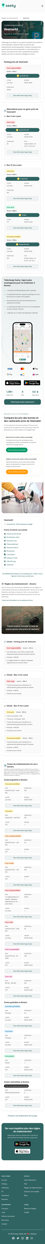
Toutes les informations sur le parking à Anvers (17, 600)
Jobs (3, 1212)
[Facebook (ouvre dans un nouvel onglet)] (13, 1238)
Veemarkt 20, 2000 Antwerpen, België (16, 34)
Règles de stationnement (10, 18)
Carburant (5, 1188)
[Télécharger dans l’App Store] (13, 383)
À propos (5, 1208)
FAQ (25, 1184)
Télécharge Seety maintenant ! (23, 402)
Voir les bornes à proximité (17, 450)
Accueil (4, 1180)
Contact (4, 1224)
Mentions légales (30, 1208)
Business (5, 1199)
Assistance (5, 1195)
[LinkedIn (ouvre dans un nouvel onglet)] (27, 1238)
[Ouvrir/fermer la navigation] (42, 6)
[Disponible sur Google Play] (32, 383)
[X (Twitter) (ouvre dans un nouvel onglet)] (18, 1238)
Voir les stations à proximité (17, 472)
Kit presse (5, 1220)
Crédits (26, 1212)
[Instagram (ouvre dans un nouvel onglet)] (22, 1238)
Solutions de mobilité (31, 1191)
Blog (25, 1195)
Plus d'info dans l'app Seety (22, 95)
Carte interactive (30, 1180)
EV (2, 1191)
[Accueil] (9, 6)
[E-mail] (32, 1238)
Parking (4, 1184)
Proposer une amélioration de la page (22, 1116)
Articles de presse (8, 1216)
